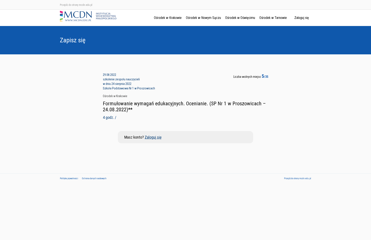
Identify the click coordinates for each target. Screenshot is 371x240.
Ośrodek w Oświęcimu (240, 18)
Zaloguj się (301, 18)
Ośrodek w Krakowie (168, 18)
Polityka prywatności (69, 178)
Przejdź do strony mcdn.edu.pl (76, 4)
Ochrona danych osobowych (94, 178)
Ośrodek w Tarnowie (273, 18)
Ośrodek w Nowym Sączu (203, 18)
